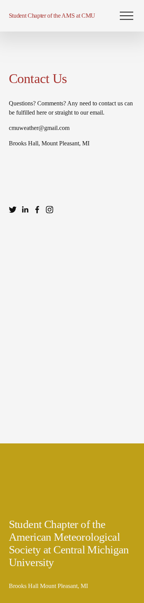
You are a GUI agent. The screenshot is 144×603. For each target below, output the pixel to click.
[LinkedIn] (25, 209)
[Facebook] (37, 209)
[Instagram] (49, 209)
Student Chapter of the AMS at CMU (52, 15)
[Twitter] (13, 209)
